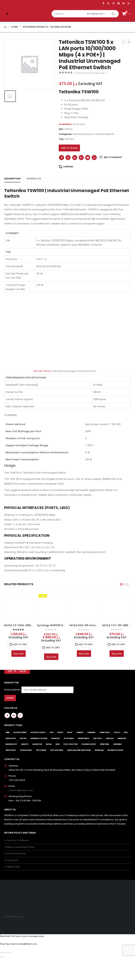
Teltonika (69, 138)
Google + (81, 157)
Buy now (19, 657)
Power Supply (89, 744)
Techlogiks (26, 750)
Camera (91, 732)
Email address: (12, 689)
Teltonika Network (104, 134)
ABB (7, 732)
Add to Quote (69, 148)
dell (126, 732)
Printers (104, 744)
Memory (122, 738)
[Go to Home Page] (5, 27)
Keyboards (83, 738)
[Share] (7, 952)
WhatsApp (94, 157)
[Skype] (118, 3)
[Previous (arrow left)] (1, 956)
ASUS (69, 732)
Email (88, 157)
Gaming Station (38, 738)
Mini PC (24, 744)
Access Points (38, 732)
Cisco (117, 732)
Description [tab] (12, 178)
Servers (117, 744)
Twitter (68, 157)
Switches (11, 750)
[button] (7, 14)
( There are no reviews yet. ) (91, 73)
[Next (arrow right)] (4, 956)
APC (52, 732)
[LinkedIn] (123, 3)
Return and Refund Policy (21, 846)
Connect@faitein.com (21, 790)
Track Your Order (16, 853)
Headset (55, 738)
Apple (60, 732)
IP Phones (69, 738)
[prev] (123, 42)
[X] (108, 3)
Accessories (20, 732)
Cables (79, 732)
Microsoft (11, 744)
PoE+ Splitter (70, 744)
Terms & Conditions (18, 840)
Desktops (11, 738)
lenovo (110, 738)
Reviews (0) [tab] (34, 178)
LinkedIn (75, 157)
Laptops (97, 738)
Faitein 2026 (13, 866)
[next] (128, 42)
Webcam (99, 750)
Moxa (49, 744)
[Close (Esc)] (10, 952)
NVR (57, 744)
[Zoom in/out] (1, 952)
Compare (68, 166)
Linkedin (13, 715)
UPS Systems (56, 750)
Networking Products (83, 134)
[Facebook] (103, 3)
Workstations (115, 750)
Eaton (23, 738)
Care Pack (104, 732)
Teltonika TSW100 (42, 371)
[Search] (113, 13)
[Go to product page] (51, 606)
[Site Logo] (21, 13)
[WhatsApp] (128, 3)
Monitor (37, 744)
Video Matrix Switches (79, 750)
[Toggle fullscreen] (4, 952)
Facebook (61, 157)
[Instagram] (113, 3)
